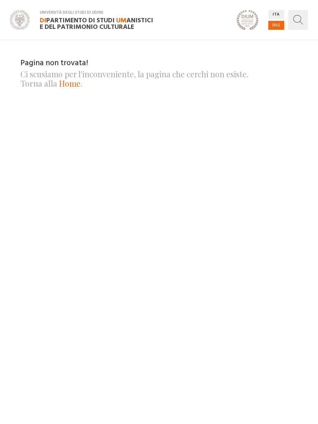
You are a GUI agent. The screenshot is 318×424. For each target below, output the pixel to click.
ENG (276, 25)
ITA (276, 14)
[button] (298, 20)
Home (69, 83)
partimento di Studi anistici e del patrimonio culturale (96, 23)
